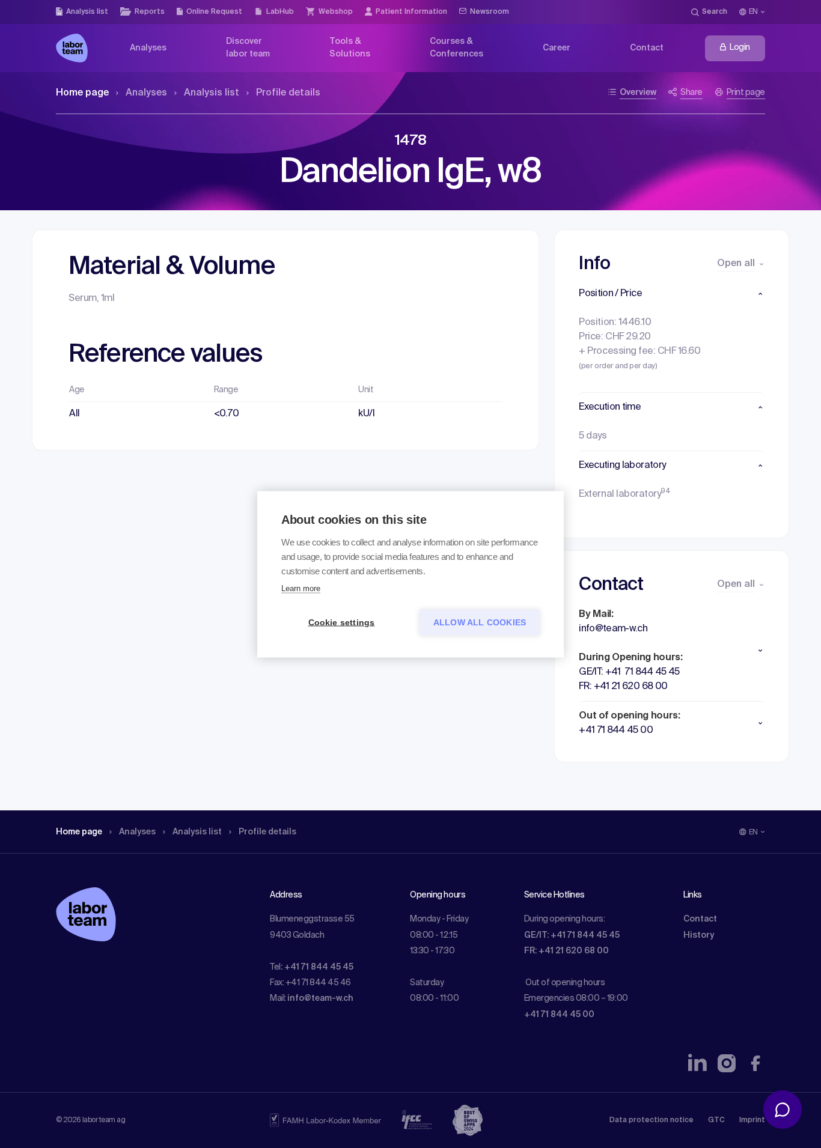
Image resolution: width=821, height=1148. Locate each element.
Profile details (288, 93)
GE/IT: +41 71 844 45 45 (572, 935)
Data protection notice (651, 1120)
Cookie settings (341, 622)
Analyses (146, 93)
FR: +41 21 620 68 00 (566, 951)
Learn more (300, 587)
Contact (700, 919)
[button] (672, 294)
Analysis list (211, 93)
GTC (716, 1120)
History (698, 935)
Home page (82, 93)
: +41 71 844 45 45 (317, 967)
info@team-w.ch (320, 998)
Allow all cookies (479, 622)
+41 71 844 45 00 (559, 1014)
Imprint (752, 1120)
